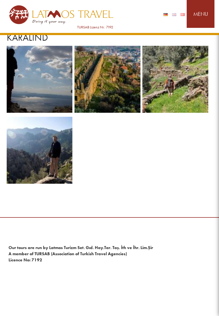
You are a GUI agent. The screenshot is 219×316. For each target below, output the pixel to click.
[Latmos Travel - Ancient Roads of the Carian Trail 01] (40, 79)
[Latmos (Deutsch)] (165, 14)
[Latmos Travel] (61, 15)
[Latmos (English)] (174, 14)
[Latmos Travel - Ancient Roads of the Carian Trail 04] (40, 150)
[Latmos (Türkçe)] (183, 14)
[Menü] (200, 14)
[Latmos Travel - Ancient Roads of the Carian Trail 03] (175, 79)
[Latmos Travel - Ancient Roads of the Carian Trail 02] (107, 79)
